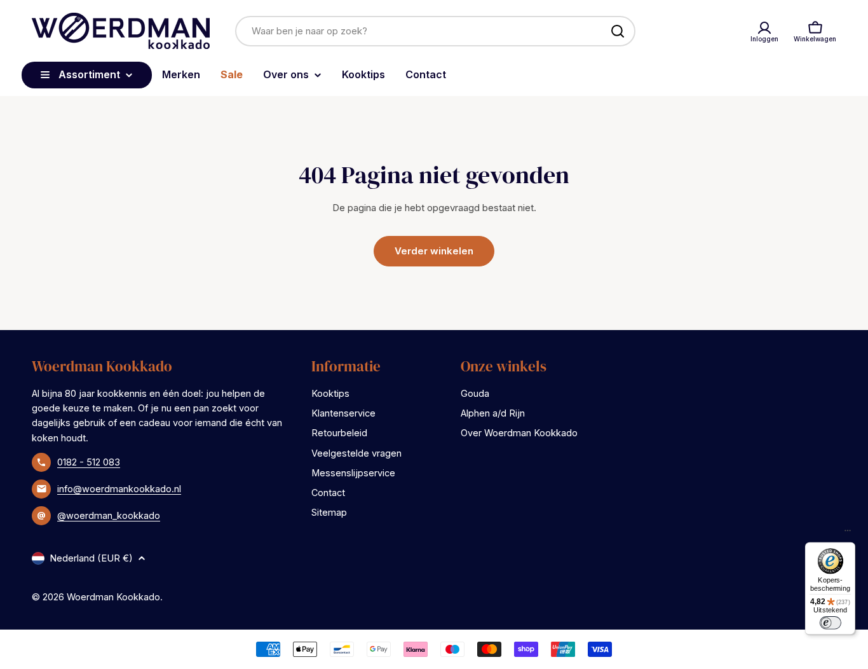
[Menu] (847, 533)
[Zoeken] (617, 31)
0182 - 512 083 (88, 462)
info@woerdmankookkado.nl (119, 488)
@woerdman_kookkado (108, 515)
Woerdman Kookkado (113, 596)
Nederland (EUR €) (91, 558)
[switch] (830, 622)
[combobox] (435, 31)
